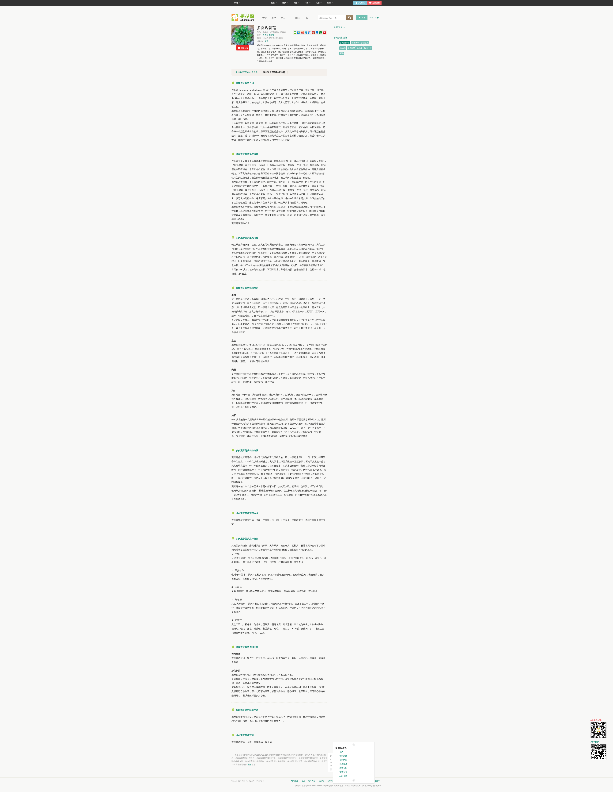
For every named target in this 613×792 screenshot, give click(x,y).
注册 (377, 17)
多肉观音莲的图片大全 (246, 72)
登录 (371, 17)
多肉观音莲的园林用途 (247, 710)
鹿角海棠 (351, 48)
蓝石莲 (343, 48)
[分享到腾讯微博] (306, 32)
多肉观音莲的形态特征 (247, 154)
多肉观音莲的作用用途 (247, 647)
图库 (297, 18)
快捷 (236, 3)
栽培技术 (343, 764)
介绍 (341, 752)
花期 (318, 3)
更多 (342, 53)
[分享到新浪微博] (302, 32)
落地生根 (368, 48)
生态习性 (343, 760)
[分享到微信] (295, 32)
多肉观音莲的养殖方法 (247, 450)
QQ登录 (361, 3)
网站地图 (295, 781)
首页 (264, 18)
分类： (265, 35)
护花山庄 (286, 18)
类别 (284, 3)
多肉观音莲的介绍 (245, 83)
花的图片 (376, 781)
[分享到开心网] (313, 32)
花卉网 (243, 17)
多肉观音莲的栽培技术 (247, 288)
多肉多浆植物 (268, 35)
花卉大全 (311, 781)
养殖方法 (343, 768)
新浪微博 (376, 3)
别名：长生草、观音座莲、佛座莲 (271, 32)
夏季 (267, 41)
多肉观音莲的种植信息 (274, 72)
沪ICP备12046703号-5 (254, 781)
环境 (306, 3)
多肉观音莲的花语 (245, 735)
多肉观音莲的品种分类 (247, 538)
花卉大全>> (339, 27)
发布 (363, 17)
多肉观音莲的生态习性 (247, 237)
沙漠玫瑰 (365, 43)
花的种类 (330, 781)
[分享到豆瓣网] (320, 32)
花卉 (274, 18)
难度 (329, 3)
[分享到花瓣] (324, 32)
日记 (307, 18)
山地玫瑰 (355, 43)
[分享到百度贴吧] (309, 32)
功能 (295, 3)
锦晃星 (359, 48)
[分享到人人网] (317, 32)
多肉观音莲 (345, 43)
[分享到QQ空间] (298, 32)
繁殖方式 (343, 772)
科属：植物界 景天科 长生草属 (270, 38)
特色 (273, 3)
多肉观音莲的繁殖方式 (247, 513)
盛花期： (263, 41)
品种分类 (343, 776)
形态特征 (343, 756)
